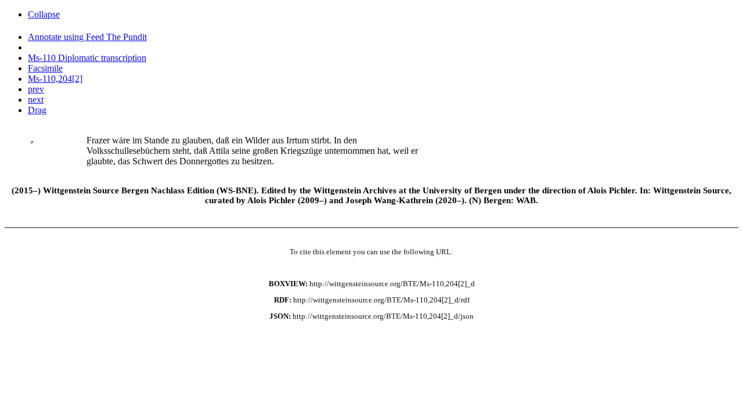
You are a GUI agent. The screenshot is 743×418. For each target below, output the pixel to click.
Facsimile (45, 68)
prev (36, 89)
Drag (37, 110)
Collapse (44, 14)
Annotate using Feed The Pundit (87, 37)
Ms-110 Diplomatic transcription (87, 58)
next (36, 100)
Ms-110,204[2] (55, 79)
